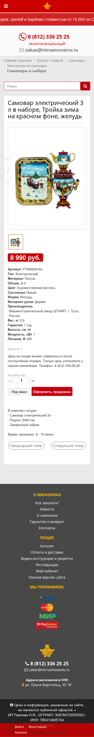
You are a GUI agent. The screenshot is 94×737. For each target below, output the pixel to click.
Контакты (47, 527)
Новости (47, 509)
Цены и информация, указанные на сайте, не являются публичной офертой (48, 707)
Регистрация (38, 726)
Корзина (21, 732)
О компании (47, 515)
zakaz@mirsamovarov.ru (49, 669)
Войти (19, 726)
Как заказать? (47, 502)
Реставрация (47, 564)
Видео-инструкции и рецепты (47, 558)
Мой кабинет (47, 571)
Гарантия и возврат (47, 521)
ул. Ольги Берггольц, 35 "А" (48, 684)
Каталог (47, 546)
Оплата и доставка (47, 552)
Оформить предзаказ (52, 391)
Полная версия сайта (47, 577)
